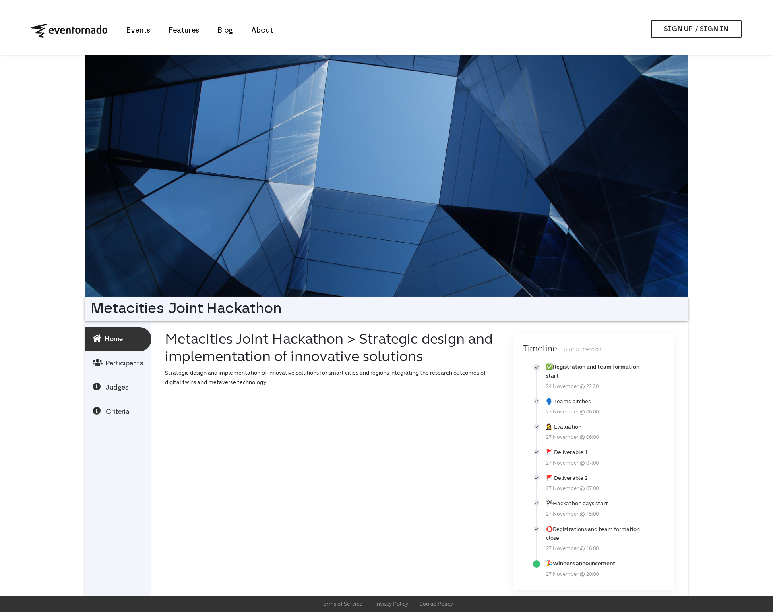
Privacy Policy (390, 603)
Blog (225, 30)
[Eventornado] (69, 31)
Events (138, 30)
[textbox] (332, 380)
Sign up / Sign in (696, 28)
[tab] (118, 339)
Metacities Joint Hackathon (256, 339)
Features (184, 30)
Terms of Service (341, 603)
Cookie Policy (436, 603)
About (262, 30)
